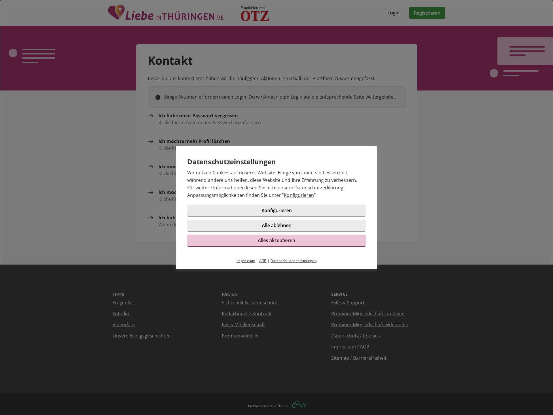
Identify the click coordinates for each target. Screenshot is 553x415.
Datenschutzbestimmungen (293, 260)
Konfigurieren (299, 195)
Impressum (245, 260)
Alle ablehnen (276, 225)
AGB (263, 260)
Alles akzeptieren (276, 240)
